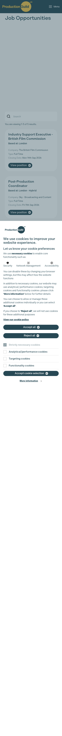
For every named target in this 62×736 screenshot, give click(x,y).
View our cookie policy (16, 319)
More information (29, 381)
